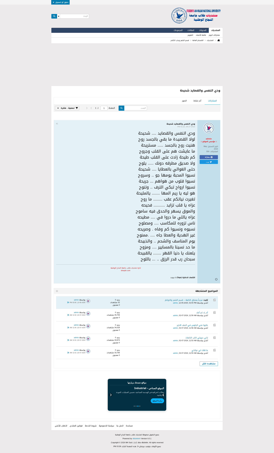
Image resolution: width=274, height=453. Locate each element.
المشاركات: (214, 151)
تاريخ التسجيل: (212, 146)
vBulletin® (137, 438)
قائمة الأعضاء (201, 35)
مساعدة (129, 426)
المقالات (190, 30)
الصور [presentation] (184, 101)
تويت (207, 162)
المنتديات (215, 30)
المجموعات (178, 30)
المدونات (202, 30)
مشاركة (207, 157)
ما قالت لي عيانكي (200, 350)
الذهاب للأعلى (61, 426)
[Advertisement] (137, 65)
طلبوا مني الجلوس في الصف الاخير (192, 325)
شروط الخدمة (90, 426)
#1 (57, 123)
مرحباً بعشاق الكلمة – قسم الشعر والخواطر (184, 300)
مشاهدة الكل (208, 364)
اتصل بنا (119, 426)
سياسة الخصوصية (106, 426)
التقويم (190, 35)
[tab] (212, 101)
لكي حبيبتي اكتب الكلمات (197, 338)
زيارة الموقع (157, 400)
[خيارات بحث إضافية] (58, 16)
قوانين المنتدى (76, 426)
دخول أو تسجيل (61, 2)
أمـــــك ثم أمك (202, 313)
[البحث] (54, 16)
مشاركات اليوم (214, 35)
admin (175, 302)
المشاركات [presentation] (212, 101)
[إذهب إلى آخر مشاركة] (68, 302)
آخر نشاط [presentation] (197, 101)
